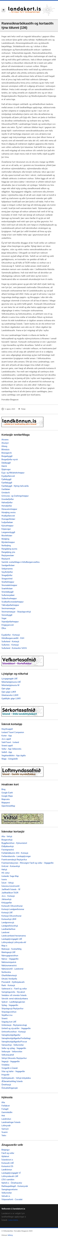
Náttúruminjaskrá (8, 962)
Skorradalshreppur (9, 585)
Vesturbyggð (6, 615)
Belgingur (5, 1150)
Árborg (4, 446)
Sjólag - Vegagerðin (9, 1005)
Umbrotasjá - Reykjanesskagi (14, 1025)
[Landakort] (31, 10)
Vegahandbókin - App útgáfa (13, 755)
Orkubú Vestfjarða (9, 979)
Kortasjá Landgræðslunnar (12, 909)
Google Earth (7, 793)
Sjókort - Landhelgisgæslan (13, 1002)
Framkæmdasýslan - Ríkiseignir (15, 863)
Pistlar (23, 409)
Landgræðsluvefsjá (9, 926)
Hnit (3, 1116)
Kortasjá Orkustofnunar (11, 916)
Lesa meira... (14, 1220)
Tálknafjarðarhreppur (10, 605)
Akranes (5, 439)
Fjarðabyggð (6, 483)
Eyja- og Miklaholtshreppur (12, 473)
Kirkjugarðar (6, 902)
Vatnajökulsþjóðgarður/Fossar (14, 1041)
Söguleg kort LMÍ (8, 1022)
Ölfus (3, 628)
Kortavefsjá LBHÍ (8, 919)
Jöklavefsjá (6, 899)
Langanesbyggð (8, 532)
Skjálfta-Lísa (6, 1015)
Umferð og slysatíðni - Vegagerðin (16, 1028)
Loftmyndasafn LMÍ (9, 1176)
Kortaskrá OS (7, 1166)
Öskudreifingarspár (9, 1088)
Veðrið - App (6, 752)
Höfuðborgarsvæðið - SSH (12, 638)
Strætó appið (7, 745)
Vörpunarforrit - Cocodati (11, 1199)
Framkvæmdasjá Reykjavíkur (14, 859)
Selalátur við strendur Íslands (14, 995)
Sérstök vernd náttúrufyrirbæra (14, 998)
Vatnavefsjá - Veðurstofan (12, 1045)
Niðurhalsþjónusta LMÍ (11, 682)
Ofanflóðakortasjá (9, 975)
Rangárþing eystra (9, 549)
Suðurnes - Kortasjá (10, 645)
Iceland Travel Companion (12, 732)
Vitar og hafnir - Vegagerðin (13, 1071)
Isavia (4, 879)
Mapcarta (5, 799)
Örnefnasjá (6, 1085)
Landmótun (6, 1119)
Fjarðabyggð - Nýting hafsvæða (15, 486)
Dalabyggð (6, 463)
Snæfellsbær (7, 588)
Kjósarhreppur (7, 526)
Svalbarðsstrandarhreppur (12, 602)
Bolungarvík (6, 453)
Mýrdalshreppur (8, 542)
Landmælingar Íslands (11, 1122)
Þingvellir (5, 1075)
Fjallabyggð (6, 479)
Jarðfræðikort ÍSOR (9, 893)
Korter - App (6, 736)
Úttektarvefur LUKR (9, 695)
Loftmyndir (6, 1125)
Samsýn (5, 1129)
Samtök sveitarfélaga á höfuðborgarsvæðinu (20, 562)
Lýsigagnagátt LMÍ (9, 679)
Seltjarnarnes (7, 569)
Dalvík (4, 466)
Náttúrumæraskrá (9, 965)
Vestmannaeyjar (8, 608)
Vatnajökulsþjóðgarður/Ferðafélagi (15, 1038)
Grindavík (5, 492)
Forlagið (4, 1109)
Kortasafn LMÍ (7, 1163)
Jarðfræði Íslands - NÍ (10, 889)
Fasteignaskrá (7, 850)
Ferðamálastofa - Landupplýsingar (16, 856)
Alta (3, 1102)
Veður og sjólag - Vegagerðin (13, 1048)
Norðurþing (6, 545)
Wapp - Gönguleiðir (9, 759)
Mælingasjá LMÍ (8, 952)
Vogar (3, 618)
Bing (3, 789)
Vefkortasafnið (7, 1055)
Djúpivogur (6, 469)
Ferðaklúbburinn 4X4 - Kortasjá (14, 853)
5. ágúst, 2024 (10, 409)
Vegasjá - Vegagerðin (10, 1061)
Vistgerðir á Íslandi (9, 1068)
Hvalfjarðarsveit (8, 516)
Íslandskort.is (7, 1160)
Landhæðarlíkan (8, 929)
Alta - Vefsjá (6, 836)
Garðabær (5, 489)
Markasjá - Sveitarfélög (11, 949)
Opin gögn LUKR (8, 692)
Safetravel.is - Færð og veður (14, 989)
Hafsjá (4, 869)
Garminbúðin (6, 1112)
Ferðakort (5, 1106)
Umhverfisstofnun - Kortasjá (13, 1032)
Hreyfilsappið (7, 729)
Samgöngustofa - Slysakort (13, 992)
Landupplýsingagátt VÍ (11, 1173)
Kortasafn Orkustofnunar (12, 906)
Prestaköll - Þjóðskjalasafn (13, 982)
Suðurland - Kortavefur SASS (14, 648)
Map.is (4, 946)
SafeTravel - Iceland (10, 742)
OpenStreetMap (8, 806)
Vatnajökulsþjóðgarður (10, 1035)
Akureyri (5, 443)
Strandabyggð (7, 592)
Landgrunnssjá (7, 922)
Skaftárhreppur (7, 582)
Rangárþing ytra (8, 552)
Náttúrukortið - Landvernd (12, 969)
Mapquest (5, 802)
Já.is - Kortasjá (8, 896)
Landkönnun (6, 1170)
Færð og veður (7, 1153)
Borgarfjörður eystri (9, 459)
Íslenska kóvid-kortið (10, 886)
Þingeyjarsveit (7, 625)
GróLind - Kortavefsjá (10, 866)
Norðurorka (6, 972)
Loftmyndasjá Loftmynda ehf (13, 942)
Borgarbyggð (6, 456)
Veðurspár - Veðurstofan (11, 1051)
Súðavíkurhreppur (9, 598)
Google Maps (7, 796)
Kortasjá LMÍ (6, 912)
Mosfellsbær (6, 535)
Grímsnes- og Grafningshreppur (15, 496)
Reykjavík (5, 559)
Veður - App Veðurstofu (11, 749)
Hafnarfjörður (6, 502)
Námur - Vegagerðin (9, 959)
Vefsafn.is (5, 1196)
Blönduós (5, 449)
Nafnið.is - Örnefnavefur (11, 1183)
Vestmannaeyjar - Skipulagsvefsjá (16, 612)
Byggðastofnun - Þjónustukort (14, 843)
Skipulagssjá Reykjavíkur (12, 1008)
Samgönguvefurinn (9, 1189)
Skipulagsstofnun (8, 1012)
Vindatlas (5, 1065)
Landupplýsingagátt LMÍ (11, 939)
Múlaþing (5, 539)
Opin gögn (5, 688)
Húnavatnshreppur (9, 509)
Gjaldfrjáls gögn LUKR (11, 698)
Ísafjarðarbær (7, 522)
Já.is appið (6, 739)
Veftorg (10, 1235)
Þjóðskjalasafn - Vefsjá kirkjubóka (16, 1078)
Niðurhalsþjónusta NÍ (10, 685)
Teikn (3, 1135)
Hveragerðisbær (8, 519)
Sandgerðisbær (8, 565)
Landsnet (5, 932)
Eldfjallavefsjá (7, 846)
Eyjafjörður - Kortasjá (10, 635)
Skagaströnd (6, 578)
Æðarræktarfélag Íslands (12, 1081)
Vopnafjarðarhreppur (10, 622)
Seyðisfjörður (7, 572)
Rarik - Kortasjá (8, 985)
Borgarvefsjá (6, 840)
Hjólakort (5, 1156)
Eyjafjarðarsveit (8, 476)
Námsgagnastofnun (9, 955)
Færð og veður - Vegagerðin (42, 863)
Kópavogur (6, 529)
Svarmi (4, 1132)
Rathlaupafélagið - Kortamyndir (14, 1186)
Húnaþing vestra (8, 512)
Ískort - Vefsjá (7, 883)
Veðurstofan (6, 1193)
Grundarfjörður (7, 499)
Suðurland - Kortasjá (10, 641)
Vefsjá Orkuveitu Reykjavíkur (14, 1058)
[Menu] (3, 10)
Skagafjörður (6, 575)
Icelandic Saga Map (10, 876)
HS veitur (5, 873)
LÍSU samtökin (7, 1179)
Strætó (4, 1018)
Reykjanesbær (7, 555)
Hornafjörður (6, 506)
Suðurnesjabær (8, 595)
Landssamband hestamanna (13, 936)
